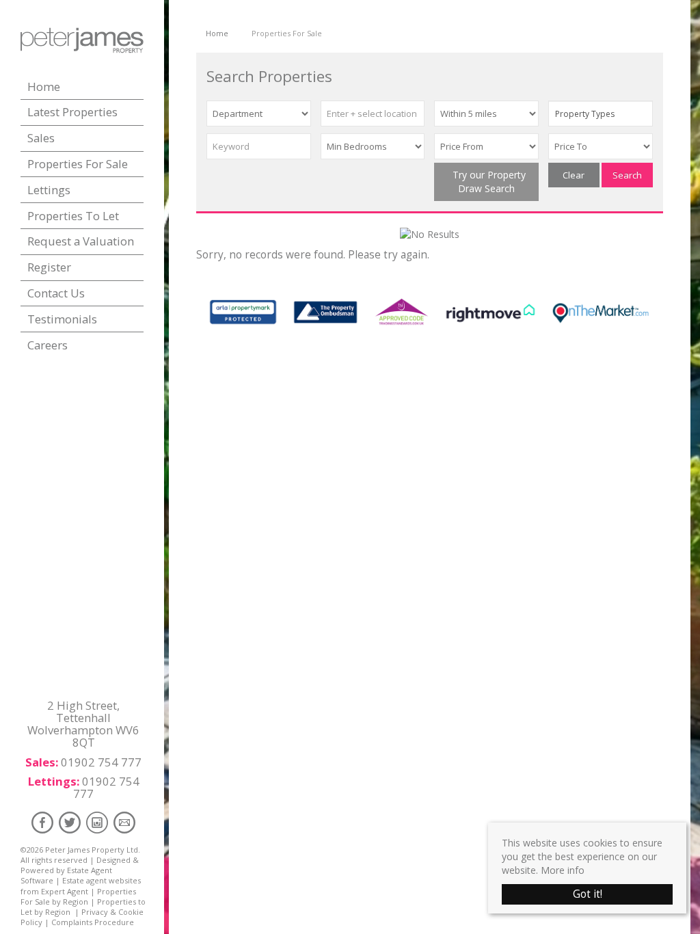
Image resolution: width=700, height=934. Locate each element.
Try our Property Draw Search (486, 181)
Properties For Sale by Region (78, 896)
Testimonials (62, 319)
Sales (41, 138)
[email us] (124, 822)
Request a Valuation (80, 241)
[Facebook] (42, 822)
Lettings (48, 190)
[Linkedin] (97, 822)
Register (49, 267)
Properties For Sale (77, 164)
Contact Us (56, 293)
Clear (573, 175)
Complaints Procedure (92, 922)
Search (627, 175)
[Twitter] (70, 822)
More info (562, 870)
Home (43, 86)
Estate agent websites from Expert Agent (81, 885)
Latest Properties (72, 112)
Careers (47, 345)
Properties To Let (73, 216)
